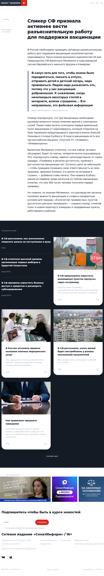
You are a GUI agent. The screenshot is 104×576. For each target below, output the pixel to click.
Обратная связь (81, 540)
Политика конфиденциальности (89, 544)
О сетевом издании (10, 544)
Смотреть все (52, 456)
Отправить (42, 522)
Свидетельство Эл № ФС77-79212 (16, 540)
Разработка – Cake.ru (93, 569)
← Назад (5, 19)
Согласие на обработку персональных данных (25, 528)
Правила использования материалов (18, 549)
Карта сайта (52, 569)
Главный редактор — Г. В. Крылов (55, 540)
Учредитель (45, 544)
